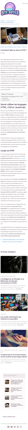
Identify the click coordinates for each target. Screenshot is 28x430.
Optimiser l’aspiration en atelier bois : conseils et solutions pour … (16, 389)
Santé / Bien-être (10, 276)
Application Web (7, 47)
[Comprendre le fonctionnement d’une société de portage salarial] (14, 338)
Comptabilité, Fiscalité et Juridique (13, 350)
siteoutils (3, 423)
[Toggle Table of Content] (24, 94)
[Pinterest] (18, 426)
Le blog (24, 47)
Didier (3, 53)
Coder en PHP (6, 100)
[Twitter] (15, 426)
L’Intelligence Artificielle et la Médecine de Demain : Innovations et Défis (12, 281)
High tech (17, 47)
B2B (2, 350)
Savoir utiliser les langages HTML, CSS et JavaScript (12, 97)
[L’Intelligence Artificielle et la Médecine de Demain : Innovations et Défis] (14, 264)
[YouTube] (12, 426)
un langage (22, 158)
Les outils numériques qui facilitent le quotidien (11, 318)
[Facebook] (8, 426)
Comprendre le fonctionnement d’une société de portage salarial (14, 356)
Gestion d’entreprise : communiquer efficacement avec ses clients (17, 397)
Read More (19, 289)
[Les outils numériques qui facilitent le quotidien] (14, 302)
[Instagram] (21, 426)
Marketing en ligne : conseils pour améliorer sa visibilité (17, 405)
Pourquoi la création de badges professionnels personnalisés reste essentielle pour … (17, 382)
